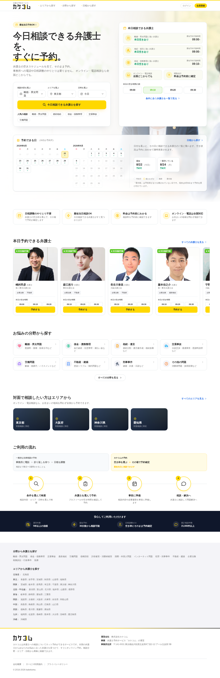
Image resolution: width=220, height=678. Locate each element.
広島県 (47, 604)
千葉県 (55, 584)
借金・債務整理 (75, 114)
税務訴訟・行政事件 (22, 560)
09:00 (132, 90)
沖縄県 (24, 619)
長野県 (71, 589)
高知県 (47, 609)
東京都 (63, 584)
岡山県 (39, 604)
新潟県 (32, 589)
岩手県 (32, 579)
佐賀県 (32, 614)
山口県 (55, 604)
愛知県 (39, 594)
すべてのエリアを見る (193, 398)
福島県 (63, 579)
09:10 (153, 90)
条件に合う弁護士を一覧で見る (161, 98)
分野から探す (68, 5)
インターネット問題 (143, 556)
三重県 (47, 594)
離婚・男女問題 (39, 114)
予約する (35, 309)
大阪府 (39, 599)
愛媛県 (39, 609)
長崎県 (39, 614)
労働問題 (24, 120)
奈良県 (55, 599)
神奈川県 (72, 584)
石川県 (48, 589)
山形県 (55, 579)
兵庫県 (47, 599)
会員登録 (201, 5)
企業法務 (192, 556)
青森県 (24, 579)
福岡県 (24, 614)
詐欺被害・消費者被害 (101, 556)
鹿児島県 (72, 614)
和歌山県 (64, 599)
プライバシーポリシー (57, 664)
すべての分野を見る (108, 377)
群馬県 (39, 584)
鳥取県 (24, 604)
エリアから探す (47, 5)
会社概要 (17, 664)
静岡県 (32, 594)
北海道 (26, 574)
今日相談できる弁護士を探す (64, 104)
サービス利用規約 (34, 664)
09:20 (173, 90)
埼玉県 (47, 584)
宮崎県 (63, 614)
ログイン (187, 5)
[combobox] (31, 94)
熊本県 (47, 614)
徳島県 (24, 609)
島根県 (32, 604)
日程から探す (88, 5)
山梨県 (63, 589)
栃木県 (32, 584)
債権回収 (84, 556)
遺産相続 (57, 114)
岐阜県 (24, 594)
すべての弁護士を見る (193, 242)
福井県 (56, 589)
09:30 (193, 90)
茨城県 (24, 584)
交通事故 (93, 114)
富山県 (40, 589)
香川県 (32, 609)
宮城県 (39, 579)
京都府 (32, 599)
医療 (36, 560)
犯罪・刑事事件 (162, 556)
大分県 (55, 614)
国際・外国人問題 (123, 556)
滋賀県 (24, 599)
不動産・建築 (179, 556)
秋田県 (47, 579)
